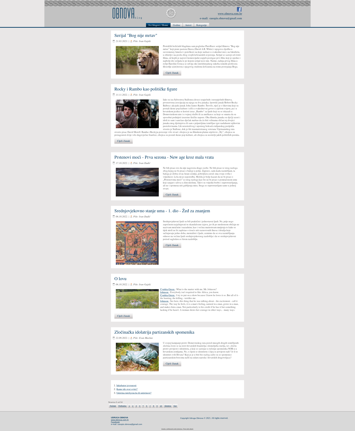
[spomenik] (139, 357)
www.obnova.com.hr (120, 420)
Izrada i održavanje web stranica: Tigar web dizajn (177, 429)
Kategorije (201, 25)
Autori (188, 25)
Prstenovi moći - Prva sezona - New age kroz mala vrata (164, 157)
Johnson (164, 292)
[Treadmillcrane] (139, 243)
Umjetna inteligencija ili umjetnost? (133, 392)
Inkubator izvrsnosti (126, 385)
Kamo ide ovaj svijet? (127, 389)
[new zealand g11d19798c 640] (139, 182)
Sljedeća (167, 406)
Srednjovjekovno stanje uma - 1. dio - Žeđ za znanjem (162, 210)
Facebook (115, 422)
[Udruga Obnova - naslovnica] (230, 13)
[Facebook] (239, 9)
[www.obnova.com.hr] (171, 13)
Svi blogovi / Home (158, 25)
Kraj (175, 406)
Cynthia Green (167, 289)
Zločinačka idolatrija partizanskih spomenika (154, 332)
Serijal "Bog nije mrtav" (135, 35)
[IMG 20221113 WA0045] (139, 114)
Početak (113, 406)
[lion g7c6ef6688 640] (139, 60)
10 (161, 406)
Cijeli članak (172, 72)
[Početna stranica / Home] (127, 13)
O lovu (120, 278)
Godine (176, 25)
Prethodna (122, 406)
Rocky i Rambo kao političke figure (145, 89)
